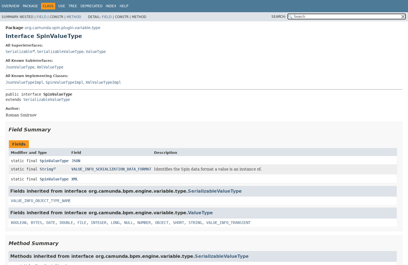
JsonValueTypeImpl (24, 82)
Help (124, 6)
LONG (115, 222)
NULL (128, 222)
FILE (81, 222)
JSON (75, 161)
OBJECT (161, 222)
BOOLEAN (18, 222)
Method (74, 17)
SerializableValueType (60, 51)
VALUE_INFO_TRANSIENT (228, 222)
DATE (50, 222)
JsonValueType (20, 67)
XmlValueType (50, 67)
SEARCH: (278, 17)
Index (111, 6)
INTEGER (98, 222)
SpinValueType (54, 161)
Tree (73, 6)
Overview (10, 6)
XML (74, 179)
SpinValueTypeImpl (64, 82)
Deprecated (91, 6)
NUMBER (144, 222)
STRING (195, 222)
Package (30, 6)
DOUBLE (66, 222)
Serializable (19, 51)
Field (41, 17)
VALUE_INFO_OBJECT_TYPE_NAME (41, 200)
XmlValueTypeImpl (103, 82)
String (46, 169)
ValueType (96, 51)
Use (61, 6)
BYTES (36, 222)
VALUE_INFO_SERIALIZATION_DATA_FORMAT (111, 169)
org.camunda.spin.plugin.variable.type (62, 28)
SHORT (178, 222)
